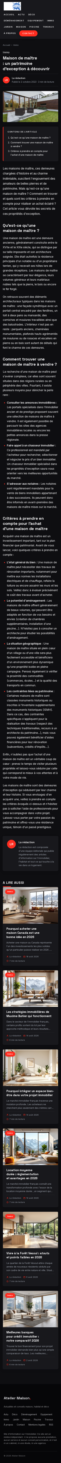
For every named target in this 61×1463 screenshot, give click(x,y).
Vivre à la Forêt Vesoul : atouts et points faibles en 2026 (27, 1255)
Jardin (8, 27)
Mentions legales (36, 1424)
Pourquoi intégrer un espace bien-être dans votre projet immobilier (30, 1093)
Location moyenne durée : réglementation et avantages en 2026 (22, 1174)
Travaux (48, 27)
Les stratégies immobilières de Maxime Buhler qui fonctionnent (28, 1014)
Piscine (34, 27)
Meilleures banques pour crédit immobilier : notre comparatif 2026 (22, 1336)
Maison (21, 27)
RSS (51, 1424)
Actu (21, 14)
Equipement (36, 20)
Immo (50, 20)
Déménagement (14, 20)
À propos (10, 33)
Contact (28, 33)
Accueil (9, 14)
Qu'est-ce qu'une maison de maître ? (31, 137)
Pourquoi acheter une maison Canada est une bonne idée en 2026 (22, 933)
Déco (31, 14)
